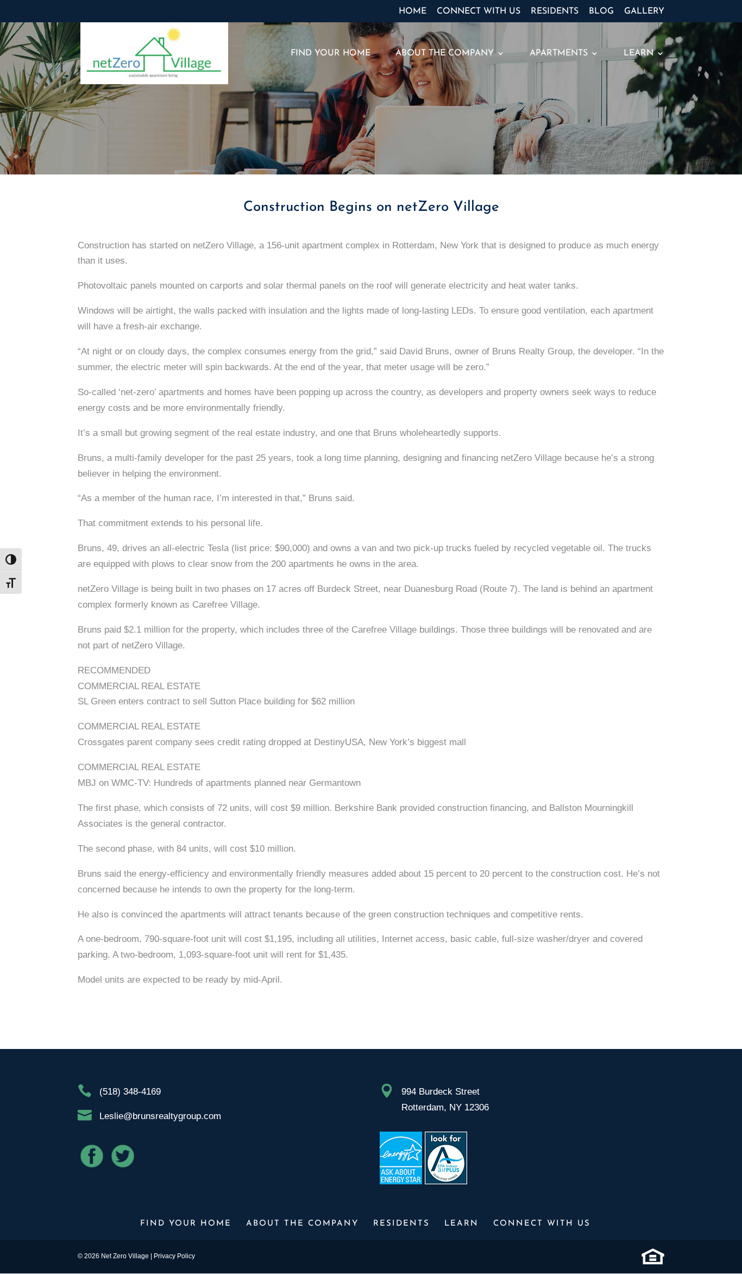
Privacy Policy (174, 1256)
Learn (638, 53)
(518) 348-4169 (130, 1091)
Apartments (559, 53)
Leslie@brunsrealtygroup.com (160, 1116)
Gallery (644, 11)
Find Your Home (330, 53)
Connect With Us (478, 11)
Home (412, 11)
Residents (554, 11)
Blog (601, 11)
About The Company (444, 53)
